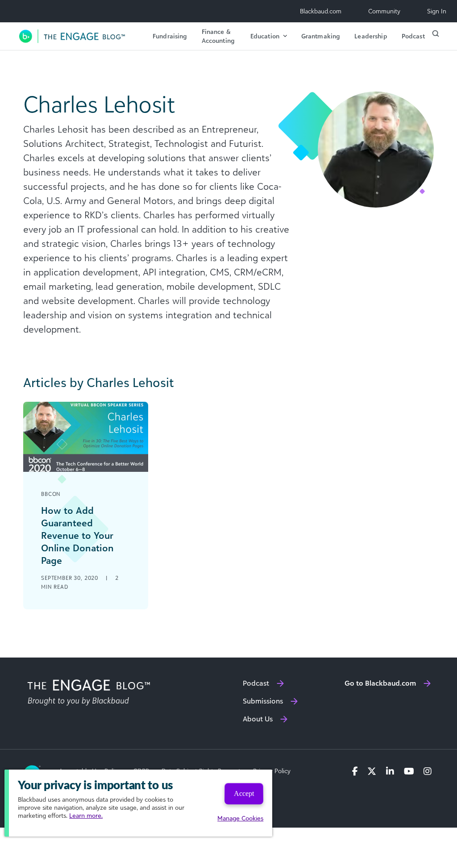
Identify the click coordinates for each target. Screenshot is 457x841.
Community (384, 11)
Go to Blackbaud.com (380, 683)
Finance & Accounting (218, 36)
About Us (258, 718)
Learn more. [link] (86, 815)
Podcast (413, 36)
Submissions (263, 700)
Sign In (436, 11)
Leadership (370, 36)
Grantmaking (321, 36)
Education (264, 36)
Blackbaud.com (320, 11)
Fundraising (170, 36)
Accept (244, 793)
